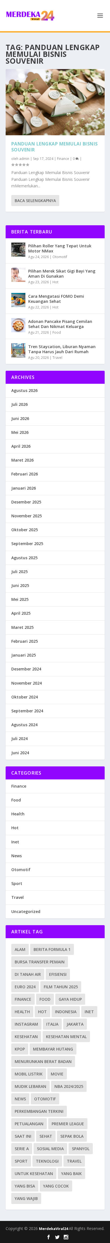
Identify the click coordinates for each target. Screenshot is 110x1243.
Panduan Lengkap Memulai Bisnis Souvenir (54, 147)
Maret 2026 (22, 460)
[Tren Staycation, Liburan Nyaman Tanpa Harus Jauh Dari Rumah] (18, 350)
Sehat (45, 1136)
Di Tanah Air (28, 974)
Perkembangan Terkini (39, 1111)
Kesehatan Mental (66, 1036)
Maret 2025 (22, 627)
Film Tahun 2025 (61, 986)
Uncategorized (25, 911)
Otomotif (59, 256)
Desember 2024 (26, 669)
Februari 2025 (24, 641)
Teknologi (47, 1161)
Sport (16, 883)
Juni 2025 (20, 585)
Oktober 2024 (24, 697)
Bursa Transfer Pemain (40, 962)
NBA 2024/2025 (68, 1086)
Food (56, 332)
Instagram (26, 1024)
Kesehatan (26, 1036)
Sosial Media (50, 1148)
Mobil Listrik (29, 1074)
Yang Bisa (25, 1186)
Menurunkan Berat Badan (43, 1061)
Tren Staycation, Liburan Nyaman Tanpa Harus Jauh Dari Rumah (62, 349)
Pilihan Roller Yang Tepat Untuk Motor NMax (59, 248)
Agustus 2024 (24, 724)
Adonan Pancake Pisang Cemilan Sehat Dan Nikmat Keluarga (60, 324)
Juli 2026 (19, 404)
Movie (57, 1074)
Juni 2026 (20, 418)
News (16, 855)
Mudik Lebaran (30, 1086)
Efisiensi (58, 974)
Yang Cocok (56, 1186)
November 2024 (26, 683)
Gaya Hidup (70, 999)
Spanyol (80, 1148)
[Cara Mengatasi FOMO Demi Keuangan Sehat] (18, 300)
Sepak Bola (71, 1136)
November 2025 (26, 515)
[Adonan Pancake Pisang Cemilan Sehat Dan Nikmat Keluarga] (18, 325)
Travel (57, 357)
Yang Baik (71, 1173)
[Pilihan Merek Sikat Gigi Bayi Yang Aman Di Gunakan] (18, 275)
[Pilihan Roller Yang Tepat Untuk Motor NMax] (18, 250)
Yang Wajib (26, 1198)
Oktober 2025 (24, 529)
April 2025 (20, 613)
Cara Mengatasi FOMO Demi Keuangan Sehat (56, 298)
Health (18, 813)
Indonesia (65, 1011)
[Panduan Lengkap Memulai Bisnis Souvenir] (55, 102)
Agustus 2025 (24, 557)
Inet (15, 842)
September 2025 (27, 543)
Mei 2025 (19, 599)
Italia (52, 1024)
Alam (20, 949)
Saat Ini (23, 1136)
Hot (55, 282)
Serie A (22, 1148)
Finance (63, 158)
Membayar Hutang (53, 1049)
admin (24, 158)
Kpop (20, 1049)
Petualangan (29, 1123)
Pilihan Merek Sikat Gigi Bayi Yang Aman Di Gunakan (61, 273)
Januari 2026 (23, 488)
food (44, 999)
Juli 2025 (19, 571)
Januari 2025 (23, 655)
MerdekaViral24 (54, 1228)
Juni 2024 (20, 752)
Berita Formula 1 (52, 949)
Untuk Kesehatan (34, 1173)
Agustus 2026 (24, 390)
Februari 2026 (24, 474)
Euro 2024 (25, 986)
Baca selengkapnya (35, 200)
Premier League (68, 1123)
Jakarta (75, 1024)
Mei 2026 (19, 432)
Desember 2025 (26, 502)
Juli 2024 (19, 738)
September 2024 (27, 710)
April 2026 (20, 446)
